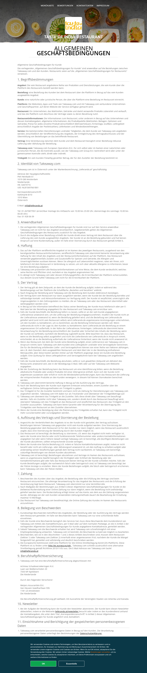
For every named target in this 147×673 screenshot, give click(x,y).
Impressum (103, 5)
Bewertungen (65, 5)
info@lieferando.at (34, 205)
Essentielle (71, 664)
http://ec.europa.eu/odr (59, 545)
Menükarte (47, 5)
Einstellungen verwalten (100, 652)
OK (43, 664)
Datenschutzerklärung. (91, 633)
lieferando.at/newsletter (67, 611)
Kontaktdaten (85, 5)
